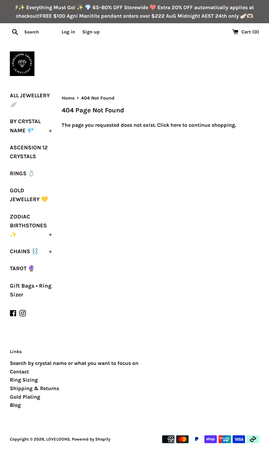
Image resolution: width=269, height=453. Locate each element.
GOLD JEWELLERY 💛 (29, 194)
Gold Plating (25, 397)
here (176, 125)
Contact (19, 371)
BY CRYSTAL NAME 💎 (31, 125)
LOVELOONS (58, 439)
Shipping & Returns (34, 388)
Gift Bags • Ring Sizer (31, 290)
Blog (15, 405)
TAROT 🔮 (22, 268)
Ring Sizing (24, 380)
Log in (68, 32)
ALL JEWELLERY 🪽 (30, 99)
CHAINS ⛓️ (31, 251)
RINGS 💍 (22, 173)
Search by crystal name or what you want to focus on (74, 363)
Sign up (91, 32)
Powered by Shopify (91, 439)
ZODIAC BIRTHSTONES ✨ (31, 225)
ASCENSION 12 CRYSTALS (29, 152)
